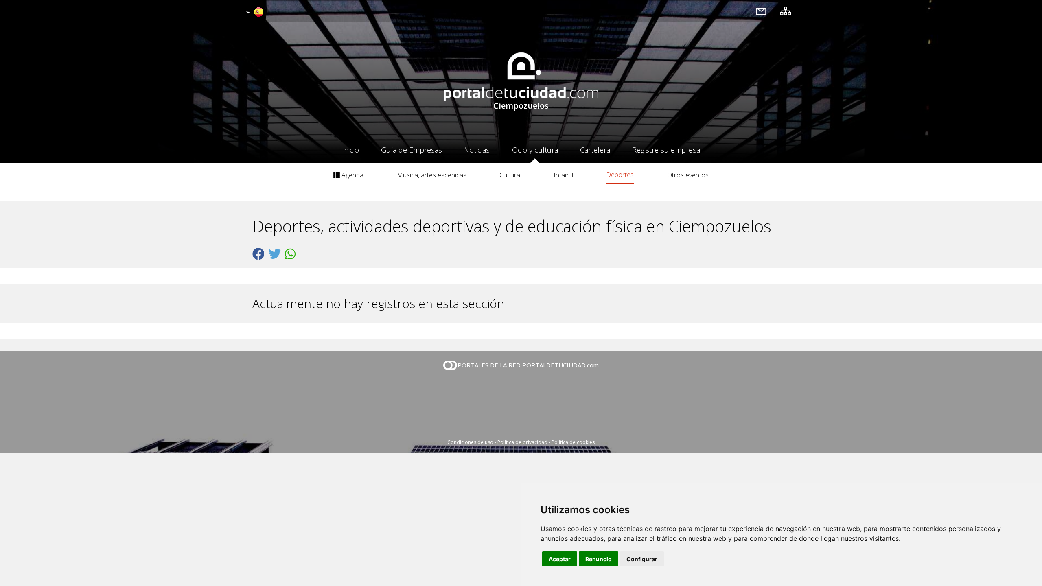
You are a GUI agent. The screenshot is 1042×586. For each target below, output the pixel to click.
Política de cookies (573, 442)
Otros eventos (688, 175)
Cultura (509, 175)
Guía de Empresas (411, 150)
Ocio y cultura (535, 150)
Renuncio (598, 558)
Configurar (641, 558)
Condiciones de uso (470, 442)
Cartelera (595, 150)
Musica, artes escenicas (431, 175)
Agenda (351, 175)
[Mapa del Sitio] (785, 10)
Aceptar (560, 558)
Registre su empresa (666, 150)
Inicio (350, 150)
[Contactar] (761, 10)
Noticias (477, 150)
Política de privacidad (522, 442)
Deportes (620, 174)
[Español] (253, 12)
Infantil (563, 175)
